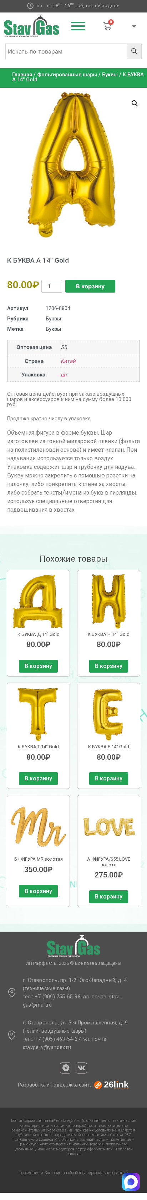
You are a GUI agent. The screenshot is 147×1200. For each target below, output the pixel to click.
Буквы (110, 75)
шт (64, 374)
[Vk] (81, 1068)
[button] (134, 103)
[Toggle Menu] (78, 26)
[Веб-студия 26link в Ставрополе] (111, 1085)
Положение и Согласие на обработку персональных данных (73, 1172)
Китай (68, 361)
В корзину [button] (38, 666)
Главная (22, 75)
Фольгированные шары (67, 75)
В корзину (90, 286)
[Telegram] (65, 1068)
